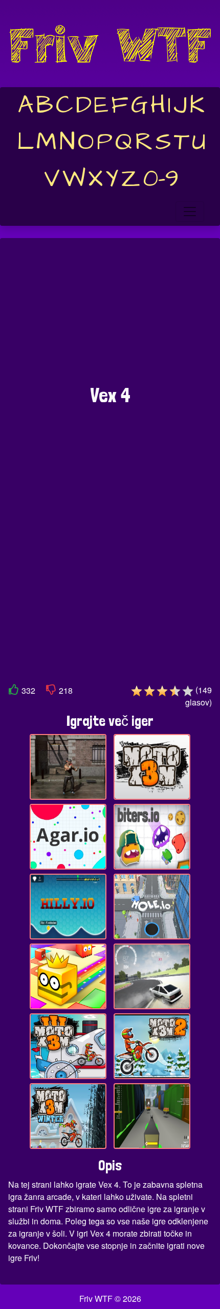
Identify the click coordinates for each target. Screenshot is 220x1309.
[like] (13, 691)
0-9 (161, 179)
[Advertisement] (110, 316)
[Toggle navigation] (189, 211)
